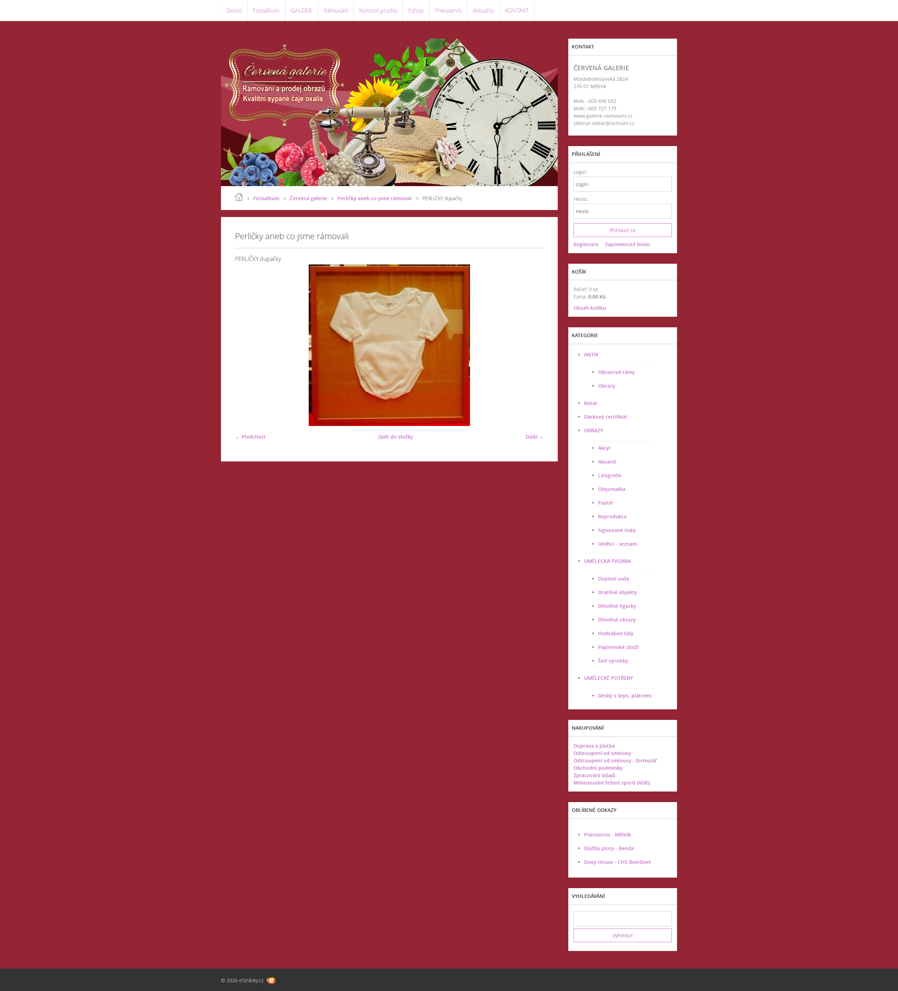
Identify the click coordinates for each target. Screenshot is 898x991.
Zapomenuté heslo (627, 244)
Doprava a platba (594, 745)
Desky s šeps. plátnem (624, 695)
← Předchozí (250, 436)
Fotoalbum (266, 10)
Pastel (605, 502)
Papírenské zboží (618, 647)
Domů (234, 10)
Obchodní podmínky (598, 767)
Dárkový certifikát (605, 416)
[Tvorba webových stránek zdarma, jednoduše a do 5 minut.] (271, 980)
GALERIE (302, 10)
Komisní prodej (378, 10)
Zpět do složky (395, 436)
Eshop (416, 10)
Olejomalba (611, 489)
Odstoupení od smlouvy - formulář (615, 760)
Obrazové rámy (616, 372)
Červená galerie (308, 198)
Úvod (239, 197)
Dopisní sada (613, 578)
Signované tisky (617, 530)
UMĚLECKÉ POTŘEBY (608, 678)
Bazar (590, 403)
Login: (580, 172)
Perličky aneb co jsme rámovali (374, 198)
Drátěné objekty (617, 592)
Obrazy (606, 385)
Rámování (336, 10)
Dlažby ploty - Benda (609, 848)
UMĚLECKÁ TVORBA (607, 561)
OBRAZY (593, 430)
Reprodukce (612, 516)
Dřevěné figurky (617, 606)
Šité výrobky (613, 660)
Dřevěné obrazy (617, 619)
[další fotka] (532, 345)
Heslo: (580, 199)
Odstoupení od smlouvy (602, 753)
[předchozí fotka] (246, 345)
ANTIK (591, 354)
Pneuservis (448, 10)
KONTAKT (517, 10)
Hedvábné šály (616, 633)
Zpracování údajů (594, 775)
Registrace (586, 244)
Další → (535, 436)
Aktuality (483, 10)
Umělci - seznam (617, 543)
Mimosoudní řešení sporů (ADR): (612, 782)
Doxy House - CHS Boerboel (617, 862)
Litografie (609, 475)
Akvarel (607, 461)
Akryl (604, 448)
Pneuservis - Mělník (607, 834)
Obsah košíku (590, 307)
